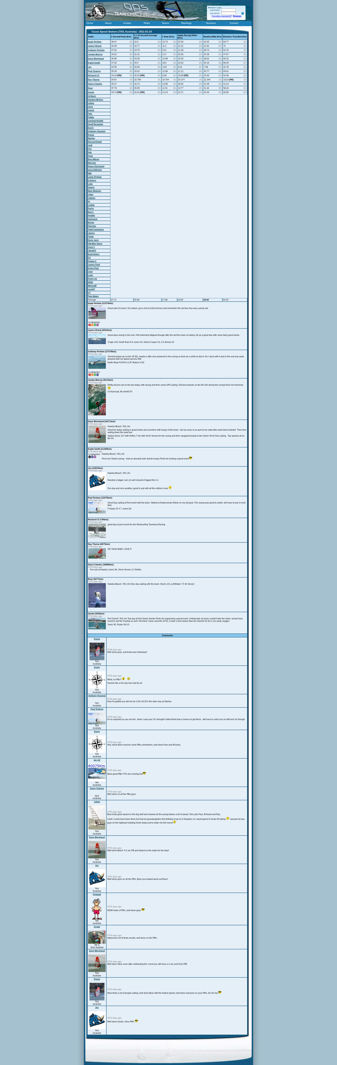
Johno (91, 103)
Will (89, 173)
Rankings (186, 23)
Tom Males (93, 296)
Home (90, 23)
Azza (90, 156)
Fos (90, 149)
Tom (90, 114)
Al (89, 201)
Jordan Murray (95, 54)
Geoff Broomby (95, 124)
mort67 (91, 289)
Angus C (92, 261)
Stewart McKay (95, 99)
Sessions (211, 23)
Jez (89, 67)
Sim (90, 152)
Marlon (91, 138)
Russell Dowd (95, 142)
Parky (91, 208)
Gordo (91, 92)
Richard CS (93, 75)
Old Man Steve (95, 243)
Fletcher (92, 226)
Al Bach (92, 96)
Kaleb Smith (94, 63)
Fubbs (91, 117)
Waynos (92, 163)
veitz (90, 184)
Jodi (90, 145)
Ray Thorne (94, 79)
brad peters (94, 254)
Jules (90, 194)
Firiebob (97, 894)
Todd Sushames (96, 229)
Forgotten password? (222, 16)
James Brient (94, 46)
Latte (90, 275)
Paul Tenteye (94, 71)
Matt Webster (94, 191)
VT (89, 293)
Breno (91, 222)
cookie (91, 205)
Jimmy (91, 233)
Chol (90, 272)
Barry (91, 212)
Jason (91, 110)
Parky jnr (92, 279)
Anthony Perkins (96, 50)
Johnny (91, 198)
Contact (234, 23)
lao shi (97, 760)
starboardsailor (95, 121)
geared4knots (95, 170)
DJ (89, 257)
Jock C (91, 247)
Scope (97, 927)
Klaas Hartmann (96, 166)
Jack (90, 106)
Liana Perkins (95, 177)
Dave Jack (93, 240)
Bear (90, 88)
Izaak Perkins (94, 42)
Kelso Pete (93, 268)
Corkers (92, 180)
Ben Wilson (93, 159)
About (108, 23)
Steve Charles (95, 84)
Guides (127, 23)
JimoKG (92, 250)
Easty (91, 128)
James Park (94, 264)
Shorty (91, 187)
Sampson (92, 219)
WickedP (92, 286)
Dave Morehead (96, 58)
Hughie (91, 215)
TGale (91, 236)
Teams (165, 23)
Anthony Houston (96, 131)
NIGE (90, 282)
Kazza (91, 135)
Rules (147, 23)
